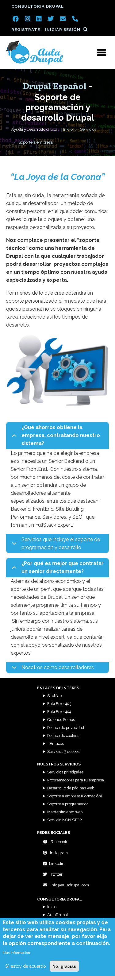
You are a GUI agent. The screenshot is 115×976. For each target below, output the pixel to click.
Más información (16, 953)
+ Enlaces (55, 743)
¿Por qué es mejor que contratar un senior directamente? (62, 567)
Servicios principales (65, 772)
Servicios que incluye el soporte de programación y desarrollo (60, 543)
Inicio (68, 129)
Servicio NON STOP (64, 820)
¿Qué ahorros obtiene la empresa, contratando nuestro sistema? (60, 435)
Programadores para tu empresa (75, 780)
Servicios (88, 129)
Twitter (56, 874)
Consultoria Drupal (37, 6)
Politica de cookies (63, 735)
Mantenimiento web (64, 812)
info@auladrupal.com (69, 885)
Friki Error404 (59, 711)
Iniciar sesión (62, 29)
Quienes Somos (61, 719)
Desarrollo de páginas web (70, 788)
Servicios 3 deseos (63, 751)
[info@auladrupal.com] (63, 19)
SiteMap (54, 695)
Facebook (58, 841)
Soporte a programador (67, 804)
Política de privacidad (65, 727)
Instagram (58, 852)
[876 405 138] (75, 19)
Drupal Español (54, 87)
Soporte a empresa (35, 142)
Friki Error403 (59, 703)
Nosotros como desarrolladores (57, 667)
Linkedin (56, 863)
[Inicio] (35, 52)
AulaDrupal (57, 914)
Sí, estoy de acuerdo (25, 966)
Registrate (25, 29)
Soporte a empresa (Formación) (74, 796)
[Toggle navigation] (101, 52)
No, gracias (64, 966)
